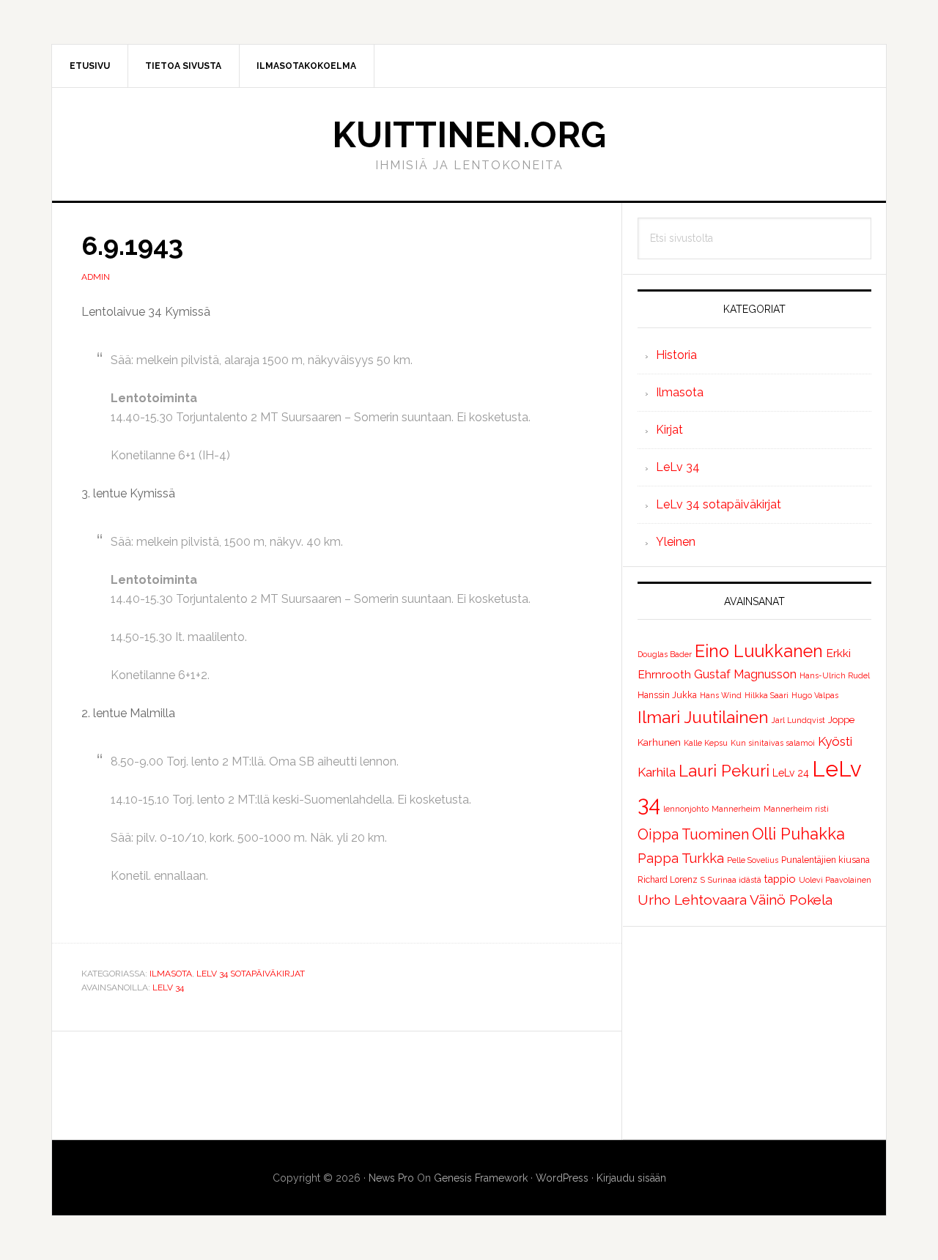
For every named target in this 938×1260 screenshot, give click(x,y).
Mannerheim (736, 808)
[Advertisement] (754, 1032)
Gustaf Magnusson (745, 674)
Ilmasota (170, 973)
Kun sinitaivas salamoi (773, 742)
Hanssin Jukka (667, 695)
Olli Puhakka (798, 833)
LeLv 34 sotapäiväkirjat (250, 973)
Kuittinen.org (469, 134)
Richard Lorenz (668, 880)
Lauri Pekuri (724, 770)
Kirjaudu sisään (631, 1178)
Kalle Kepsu (706, 742)
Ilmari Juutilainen (703, 717)
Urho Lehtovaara (692, 900)
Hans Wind (721, 695)
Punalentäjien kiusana (825, 860)
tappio (780, 878)
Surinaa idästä (734, 879)
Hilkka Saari (767, 695)
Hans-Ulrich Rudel (834, 675)
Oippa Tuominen (693, 834)
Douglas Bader (665, 654)
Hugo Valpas (814, 695)
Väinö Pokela (791, 900)
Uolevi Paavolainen (835, 879)
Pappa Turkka (681, 858)
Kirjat (669, 430)
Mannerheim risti (796, 808)
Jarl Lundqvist (798, 720)
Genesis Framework (481, 1178)
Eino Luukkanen (759, 651)
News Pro (391, 1178)
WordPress (562, 1178)
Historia (676, 355)
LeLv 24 (790, 773)
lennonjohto (686, 808)
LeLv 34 (168, 987)
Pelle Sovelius (752, 860)
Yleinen (675, 542)
